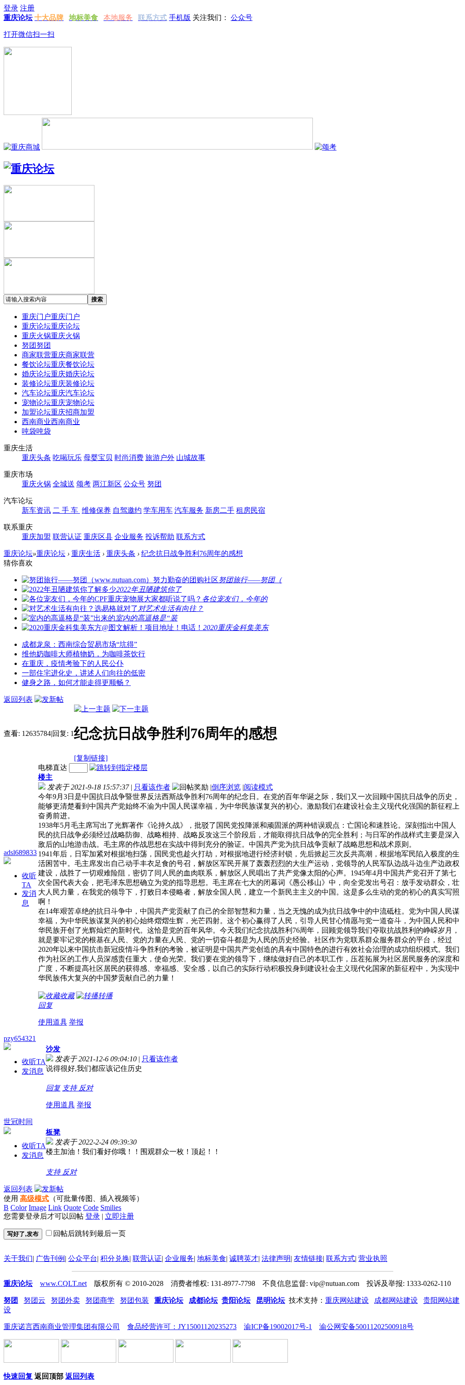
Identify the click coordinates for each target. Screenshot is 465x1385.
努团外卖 (65, 1300)
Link (55, 1207)
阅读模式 (258, 787)
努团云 (34, 1300)
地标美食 (211, 1258)
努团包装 (134, 1300)
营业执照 (372, 1258)
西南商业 (51, 421)
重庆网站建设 (347, 1300)
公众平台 (82, 1258)
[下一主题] (130, 709)
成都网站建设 (396, 1300)
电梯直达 (52, 767)
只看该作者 (152, 787)
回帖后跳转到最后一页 (89, 1233)
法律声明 (276, 1258)
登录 (92, 1216)
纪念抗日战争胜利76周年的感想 (192, 553)
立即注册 (119, 1216)
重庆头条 (120, 553)
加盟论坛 (58, 412)
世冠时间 (18, 1121)
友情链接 (308, 1258)
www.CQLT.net (63, 1283)
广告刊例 (50, 1258)
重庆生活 (85, 553)
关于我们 (18, 1258)
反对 (86, 1088)
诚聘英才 (243, 1258)
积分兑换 (114, 1258)
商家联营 (58, 355)
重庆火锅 (51, 336)
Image (37, 1207)
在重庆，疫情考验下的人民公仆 (73, 663)
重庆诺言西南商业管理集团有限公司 (62, 1326)
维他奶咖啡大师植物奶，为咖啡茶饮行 (83, 654)
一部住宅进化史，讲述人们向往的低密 (83, 673)
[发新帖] (49, 699)
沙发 (53, 1049)
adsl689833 (20, 852)
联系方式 (340, 1258)
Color (18, 1207)
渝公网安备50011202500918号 (366, 1326)
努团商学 (99, 1300)
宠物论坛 (58, 402)
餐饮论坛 (58, 364)
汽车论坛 (58, 393)
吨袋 (36, 431)
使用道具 (52, 1022)
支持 (70, 1088)
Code (91, 1207)
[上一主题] (92, 709)
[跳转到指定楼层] (118, 767)
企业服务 (179, 1258)
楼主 (45, 777)
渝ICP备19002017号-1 (278, 1326)
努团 (36, 345)
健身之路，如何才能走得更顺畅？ (76, 682)
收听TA (34, 1061)
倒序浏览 (226, 787)
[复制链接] (91, 758)
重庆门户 (51, 316)
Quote (72, 1207)
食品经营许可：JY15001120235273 (182, 1326)
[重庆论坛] (29, 169)
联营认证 (147, 1258)
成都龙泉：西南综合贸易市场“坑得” (79, 644)
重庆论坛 (51, 326)
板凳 (53, 1132)
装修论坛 (58, 383)
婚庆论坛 (58, 374)
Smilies (110, 1207)
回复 (45, 1005)
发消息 (33, 1071)
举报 (76, 1022)
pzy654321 (20, 1038)
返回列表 (18, 699)
